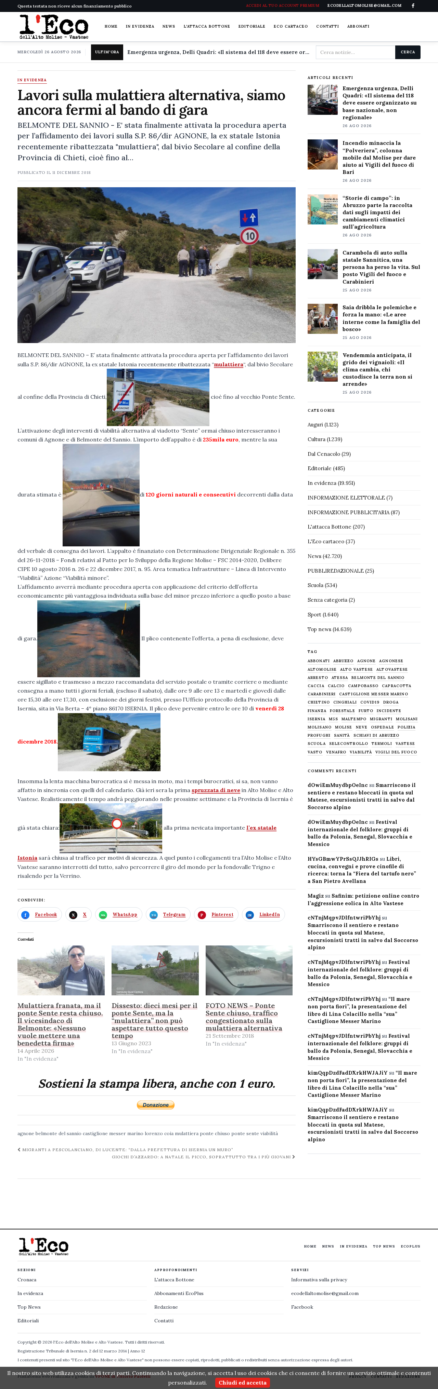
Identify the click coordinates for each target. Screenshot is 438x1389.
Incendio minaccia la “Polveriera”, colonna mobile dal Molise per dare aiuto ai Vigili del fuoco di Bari (379, 157)
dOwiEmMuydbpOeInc (338, 785)
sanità (342, 735)
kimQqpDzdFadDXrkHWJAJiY (348, 1073)
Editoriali (28, 1321)
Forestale (342, 711)
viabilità (269, 1133)
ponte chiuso (215, 1133)
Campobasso (363, 686)
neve (362, 727)
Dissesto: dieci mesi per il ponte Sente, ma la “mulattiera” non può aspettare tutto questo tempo (154, 1020)
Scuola (315, 585)
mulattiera (228, 364)
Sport (314, 614)
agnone (25, 1133)
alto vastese (356, 669)
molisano (320, 727)
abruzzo (343, 661)
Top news (319, 629)
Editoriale (252, 26)
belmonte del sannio (58, 1133)
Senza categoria (327, 600)
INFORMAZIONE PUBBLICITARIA (348, 512)
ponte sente (245, 1133)
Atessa (340, 678)
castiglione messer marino (113, 1133)
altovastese (392, 669)
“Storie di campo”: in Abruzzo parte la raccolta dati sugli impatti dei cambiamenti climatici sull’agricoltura (377, 212)
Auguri (315, 424)
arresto (318, 678)
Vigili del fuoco (396, 752)
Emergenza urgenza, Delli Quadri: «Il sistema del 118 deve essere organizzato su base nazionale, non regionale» (218, 52)
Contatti (327, 26)
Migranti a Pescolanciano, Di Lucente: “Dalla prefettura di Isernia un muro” (127, 1149)
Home (111, 26)
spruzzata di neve (216, 790)
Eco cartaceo (291, 26)
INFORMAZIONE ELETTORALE (346, 497)
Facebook (302, 1307)
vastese (405, 743)
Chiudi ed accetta (243, 1382)
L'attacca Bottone (207, 26)
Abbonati (358, 26)
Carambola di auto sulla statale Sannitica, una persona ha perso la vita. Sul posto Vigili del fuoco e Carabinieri (381, 267)
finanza (317, 711)
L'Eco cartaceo (326, 541)
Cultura (316, 439)
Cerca (408, 52)
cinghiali (345, 702)
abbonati (319, 661)
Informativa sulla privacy (319, 1280)
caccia (316, 686)
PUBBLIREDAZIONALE (336, 571)
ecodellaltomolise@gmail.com (325, 1293)
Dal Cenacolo (324, 454)
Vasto (315, 752)
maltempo (354, 719)
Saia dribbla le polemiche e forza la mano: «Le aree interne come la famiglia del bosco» (381, 318)
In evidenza (140, 26)
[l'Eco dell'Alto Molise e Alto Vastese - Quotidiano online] (53, 26)
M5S (333, 719)
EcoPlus (411, 1246)
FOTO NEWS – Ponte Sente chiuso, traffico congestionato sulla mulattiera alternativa (244, 1016)
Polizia (407, 727)
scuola (317, 743)
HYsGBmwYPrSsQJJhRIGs (343, 859)
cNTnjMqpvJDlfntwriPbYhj (344, 917)
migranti (381, 719)
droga (391, 702)
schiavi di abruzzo (376, 735)
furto (366, 711)
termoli (382, 743)
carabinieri (322, 694)
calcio (336, 686)
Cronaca (26, 1280)
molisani (407, 719)
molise (343, 727)
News (169, 26)
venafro (336, 752)
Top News (384, 1246)
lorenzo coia (159, 1133)
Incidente (389, 711)
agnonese (391, 661)
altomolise (322, 669)
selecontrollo (348, 743)
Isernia (316, 719)
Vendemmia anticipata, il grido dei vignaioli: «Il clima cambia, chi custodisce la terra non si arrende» (377, 369)
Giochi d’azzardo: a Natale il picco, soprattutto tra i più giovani (202, 1156)
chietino (319, 702)
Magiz (316, 896)
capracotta (396, 686)
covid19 (370, 702)
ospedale (382, 727)
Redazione (166, 1307)
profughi (319, 735)
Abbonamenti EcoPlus (179, 1293)
